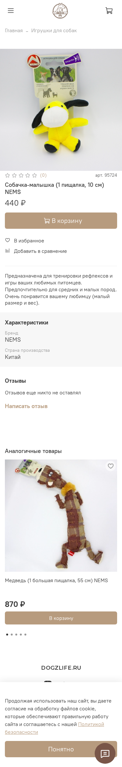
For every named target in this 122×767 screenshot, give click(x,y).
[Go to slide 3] (16, 635)
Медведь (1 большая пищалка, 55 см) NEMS (56, 580)
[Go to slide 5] (25, 635)
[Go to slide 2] (12, 635)
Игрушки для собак (54, 30)
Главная (14, 30)
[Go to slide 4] (21, 635)
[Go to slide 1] (7, 635)
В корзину (61, 618)
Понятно (61, 749)
